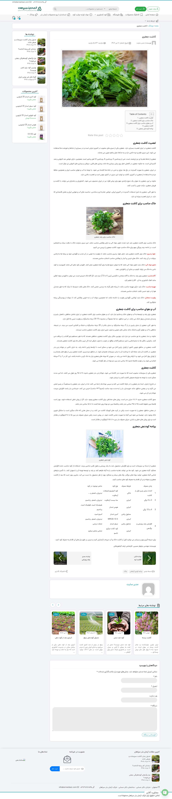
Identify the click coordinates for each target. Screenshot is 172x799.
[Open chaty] (165, 792)
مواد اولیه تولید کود (81, 14)
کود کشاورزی (101, 14)
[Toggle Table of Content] (150, 114)
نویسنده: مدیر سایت (144, 43)
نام (155, 676)
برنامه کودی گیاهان (136, 571)
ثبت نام (55, 768)
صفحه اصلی (150, 14)
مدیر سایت (132, 584)
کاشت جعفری (148, 126)
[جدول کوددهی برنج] (91, 623)
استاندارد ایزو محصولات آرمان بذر (53, 14)
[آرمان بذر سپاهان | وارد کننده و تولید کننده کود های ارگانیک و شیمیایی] (29, 9)
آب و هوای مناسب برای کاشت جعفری (140, 123)
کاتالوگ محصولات (132, 14)
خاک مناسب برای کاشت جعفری (143, 120)
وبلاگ (31, 14)
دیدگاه (154, 705)
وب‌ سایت (153, 696)
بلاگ (125, 571)
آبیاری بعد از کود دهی (63, 637)
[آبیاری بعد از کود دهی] (63, 623)
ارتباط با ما (151, 21)
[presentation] (58, 605)
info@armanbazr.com (20, 2)
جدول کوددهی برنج (91, 637)
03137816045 (38, 2)
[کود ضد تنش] (118, 623)
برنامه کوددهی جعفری (146, 128)
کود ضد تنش (119, 637)
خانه (156, 26)
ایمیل (154, 686)
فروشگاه (116, 14)
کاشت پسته (146, 637)
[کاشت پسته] (146, 623)
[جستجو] (55, 8)
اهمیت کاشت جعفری (146, 118)
